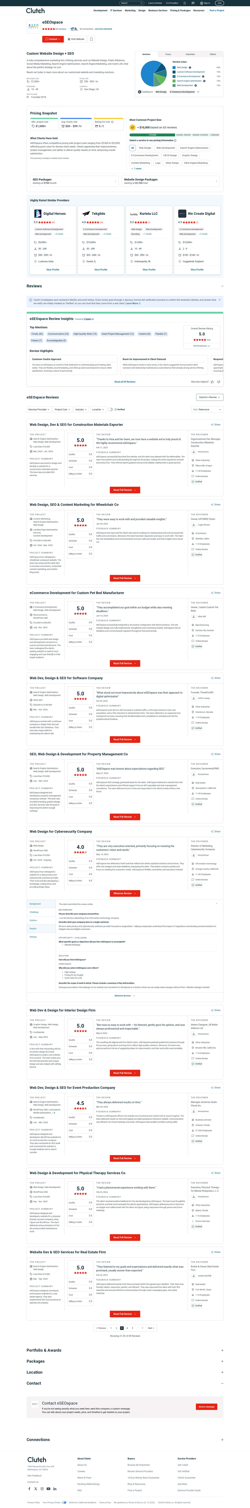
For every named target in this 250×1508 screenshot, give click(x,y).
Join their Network (103, 29)
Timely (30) (37, 334)
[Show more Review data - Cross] (216, 903)
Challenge (34, 912)
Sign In (207, 3)
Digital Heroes (55, 214)
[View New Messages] (193, 3)
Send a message (206, 1407)
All (132, 148)
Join (219, 3)
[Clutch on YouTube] (48, 1489)
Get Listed (183, 1465)
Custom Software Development (191, 72)
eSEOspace (52, 22)
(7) (197, 222)
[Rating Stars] (44, 222)
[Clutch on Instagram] (42, 1489)
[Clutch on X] (36, 1489)
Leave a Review (155, 3)
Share (217, 424)
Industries (190, 54)
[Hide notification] (219, 299)
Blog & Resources (136, 1484)
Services (146, 54)
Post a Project (217, 10)
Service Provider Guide (189, 1490)
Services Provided (37, 409)
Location (96, 409)
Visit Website (77, 39)
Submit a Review (208, 397)
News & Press (84, 1477)
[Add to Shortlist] (91, 39)
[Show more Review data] (125, 490)
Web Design (182, 67)
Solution (33, 920)
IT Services (116, 10)
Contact (53, 39)
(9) (149, 222)
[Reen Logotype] (38, 213)
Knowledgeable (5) (56, 340)
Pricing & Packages (180, 10)
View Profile (52, 269)
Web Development (185, 85)
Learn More (132, 303)
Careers (81, 1471)
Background (35, 904)
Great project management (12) (118, 334)
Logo (157, 163)
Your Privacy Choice (51, 1502)
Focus (168, 54)
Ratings (33, 937)
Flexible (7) (161, 334)
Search (124, 3)
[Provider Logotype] (34, 27)
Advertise (182, 1484)
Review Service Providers (140, 1471)
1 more (137, 168)
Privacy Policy (33, 1502)
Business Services (157, 10)
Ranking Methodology (88, 1484)
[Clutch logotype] (35, 10)
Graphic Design (190, 155)
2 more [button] (59, 234)
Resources (198, 10)
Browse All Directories (139, 1465)
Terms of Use (105, 1502)
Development (100, 10)
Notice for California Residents (82, 1502)
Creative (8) (144, 334)
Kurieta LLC (149, 214)
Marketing (130, 10)
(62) (53, 222)
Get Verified (183, 1471)
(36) (101, 222)
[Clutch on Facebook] (29, 1489)
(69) (209, 340)
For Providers (172, 3)
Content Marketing (140, 163)
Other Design (172, 163)
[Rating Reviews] (48, 29)
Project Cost (61, 409)
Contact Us (32, 1482)
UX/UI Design (170, 155)
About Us (82, 1465)
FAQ (79, 1490)
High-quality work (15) (85, 334)
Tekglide (98, 214)
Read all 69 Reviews (125, 381)
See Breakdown (200, 346)
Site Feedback (34, 1475)
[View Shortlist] (185, 3)
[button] (39, 410)
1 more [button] (147, 234)
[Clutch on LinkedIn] (55, 1489)
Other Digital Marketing (196, 163)
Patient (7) (36, 340)
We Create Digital (201, 214)
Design (142, 10)
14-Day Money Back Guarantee (143, 1477)
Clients (213, 54)
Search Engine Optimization (189, 81)
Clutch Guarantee (186, 1477)
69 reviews (60, 29)
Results (33, 928)
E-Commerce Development (189, 76)
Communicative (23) (58, 334)
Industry (80, 409)
